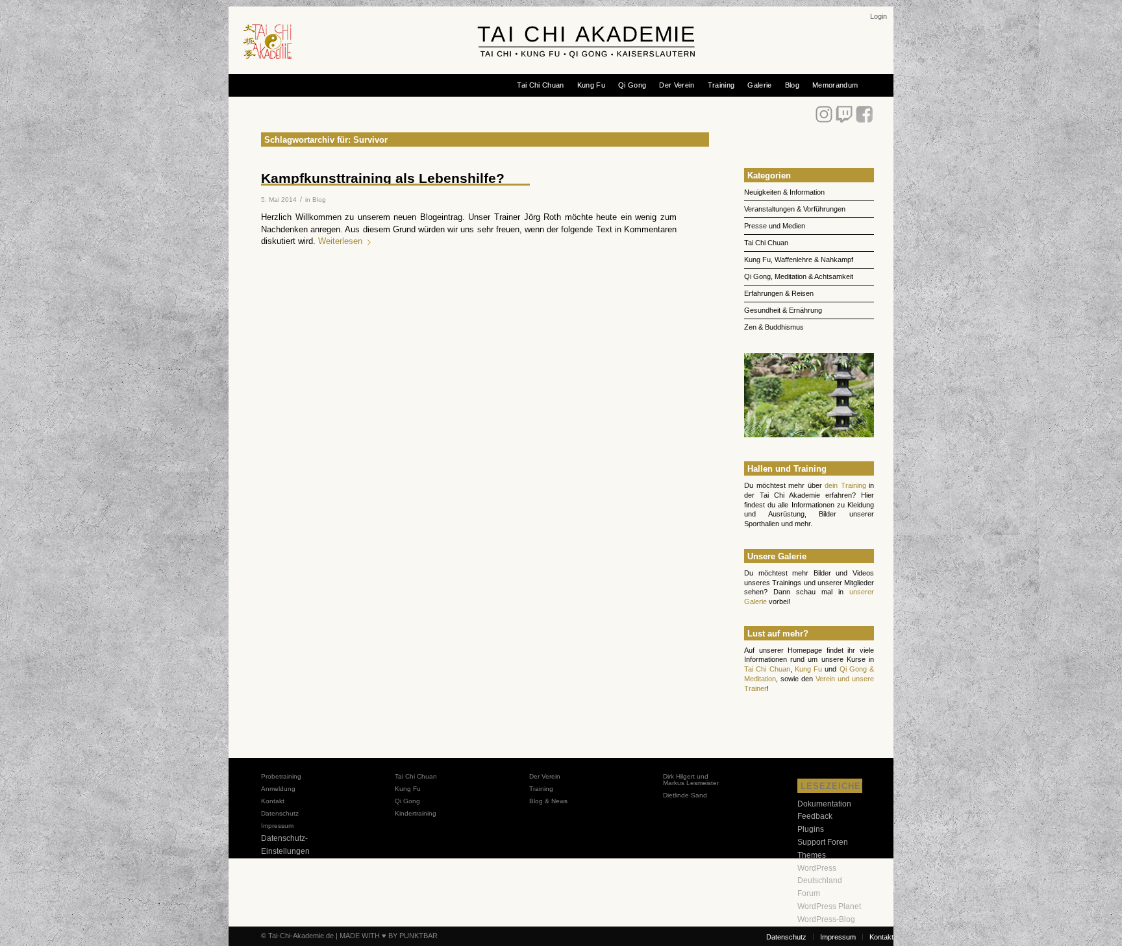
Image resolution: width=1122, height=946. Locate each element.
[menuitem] (878, 16)
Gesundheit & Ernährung (783, 310)
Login (878, 16)
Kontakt (272, 801)
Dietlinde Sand (685, 795)
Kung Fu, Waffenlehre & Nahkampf (798, 259)
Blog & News (548, 801)
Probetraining (281, 776)
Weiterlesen (340, 241)
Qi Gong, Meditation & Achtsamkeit (798, 276)
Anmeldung (278, 788)
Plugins (810, 829)
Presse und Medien (774, 226)
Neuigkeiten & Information (784, 192)
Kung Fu (808, 669)
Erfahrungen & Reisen (779, 293)
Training (541, 788)
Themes (811, 855)
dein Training (845, 485)
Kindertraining (415, 813)
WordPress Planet (829, 906)
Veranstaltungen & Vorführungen (794, 209)
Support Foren (822, 842)
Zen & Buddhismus (774, 327)
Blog (319, 199)
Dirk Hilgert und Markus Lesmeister (691, 779)
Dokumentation (824, 803)
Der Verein (544, 776)
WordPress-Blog (826, 919)
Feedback (814, 816)
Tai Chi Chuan (766, 243)
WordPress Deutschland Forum (819, 881)
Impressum (277, 825)
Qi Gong (407, 801)
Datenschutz (280, 813)
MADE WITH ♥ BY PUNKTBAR (389, 936)
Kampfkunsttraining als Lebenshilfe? (383, 178)
